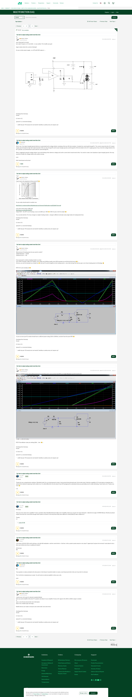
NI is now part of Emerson (81, 660)
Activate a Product (95, 668)
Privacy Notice (36, 694)
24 (20, 359)
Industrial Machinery (47, 673)
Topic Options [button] (18, 21)
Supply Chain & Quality (80, 671)
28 (20, 556)
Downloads (94, 660)
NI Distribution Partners (64, 660)
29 (20, 584)
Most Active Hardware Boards (29, 8)
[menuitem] (27, 3)
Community (7, 8)
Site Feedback (94, 674)
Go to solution (25, 30)
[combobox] (67, 17)
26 (20, 495)
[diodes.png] (58, 81)
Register (107, 12)
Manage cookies (83, 693)
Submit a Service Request (97, 671)
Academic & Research (47, 660)
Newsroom (77, 668)
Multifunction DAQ (41, 8)
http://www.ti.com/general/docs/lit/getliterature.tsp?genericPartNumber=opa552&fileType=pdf (38, 205)
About (76, 663)
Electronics (44, 668)
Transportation (45, 682)
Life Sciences (45, 676)
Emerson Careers (79, 666)
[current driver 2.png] (66, 407)
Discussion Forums (15, 8)
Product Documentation (97, 663)
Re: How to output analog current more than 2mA (28, 34)
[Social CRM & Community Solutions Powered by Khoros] (114, 644)
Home (2, 8)
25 (20, 466)
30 (20, 630)
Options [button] (113, 39)
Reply (113, 130)
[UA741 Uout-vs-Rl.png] (27, 191)
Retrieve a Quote (62, 666)
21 (20, 133)
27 (20, 530)
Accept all (93, 693)
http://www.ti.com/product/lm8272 (24, 210)
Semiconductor (45, 679)
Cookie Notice (45, 694)
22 (20, 166)
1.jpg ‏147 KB (22, 522)
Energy (43, 670)
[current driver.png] (66, 302)
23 (20, 237)
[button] (17, 130)
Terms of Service (62, 668)
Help (117, 12)
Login (112, 12)
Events (76, 674)
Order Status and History (64, 663)
